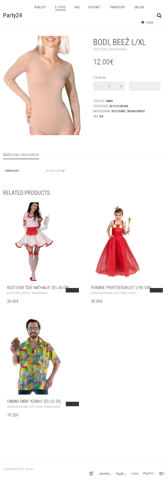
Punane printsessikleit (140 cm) (121, 287)
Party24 (12, 15)
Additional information (21, 154)
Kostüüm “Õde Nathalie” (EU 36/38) (38, 287)
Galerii (139, 7)
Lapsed (26, 293)
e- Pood (60, 7)
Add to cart (147, 86)
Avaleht (40, 7)
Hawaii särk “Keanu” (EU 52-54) (34, 401)
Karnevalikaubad (101, 293)
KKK (77, 7)
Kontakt (94, 7)
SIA (101, 116)
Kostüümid (100, 49)
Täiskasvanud (117, 49)
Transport (117, 7)
